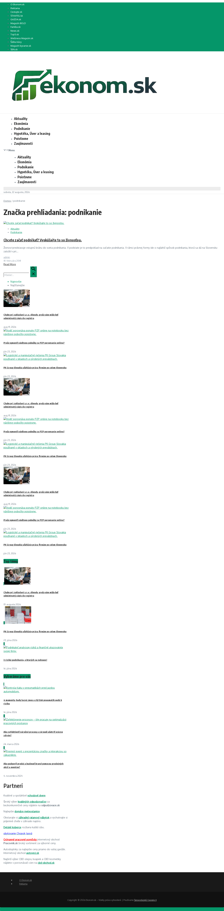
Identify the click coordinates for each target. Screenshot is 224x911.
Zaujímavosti (23, 143)
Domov (7, 200)
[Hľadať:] (20, 274)
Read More (10, 264)
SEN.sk (14, 49)
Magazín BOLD (18, 23)
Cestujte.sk (16, 11)
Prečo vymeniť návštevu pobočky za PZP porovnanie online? (34, 342)
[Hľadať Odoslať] (33, 271)
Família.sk (15, 26)
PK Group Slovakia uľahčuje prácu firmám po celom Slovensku (35, 367)
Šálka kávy (16, 42)
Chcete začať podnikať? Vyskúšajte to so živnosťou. (43, 240)
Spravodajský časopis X (145, 900)
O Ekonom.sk (17, 4)
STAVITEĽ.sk (16, 15)
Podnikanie (22, 128)
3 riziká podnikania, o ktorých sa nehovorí (25, 659)
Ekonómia (21, 123)
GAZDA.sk (15, 19)
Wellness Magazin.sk (21, 38)
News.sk (14, 30)
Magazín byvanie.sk (20, 45)
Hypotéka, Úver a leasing (32, 133)
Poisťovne (21, 138)
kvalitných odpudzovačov (32, 801)
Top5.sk (14, 34)
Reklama (15, 8)
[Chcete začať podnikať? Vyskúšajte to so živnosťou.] (34, 223)
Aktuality (20, 118)
